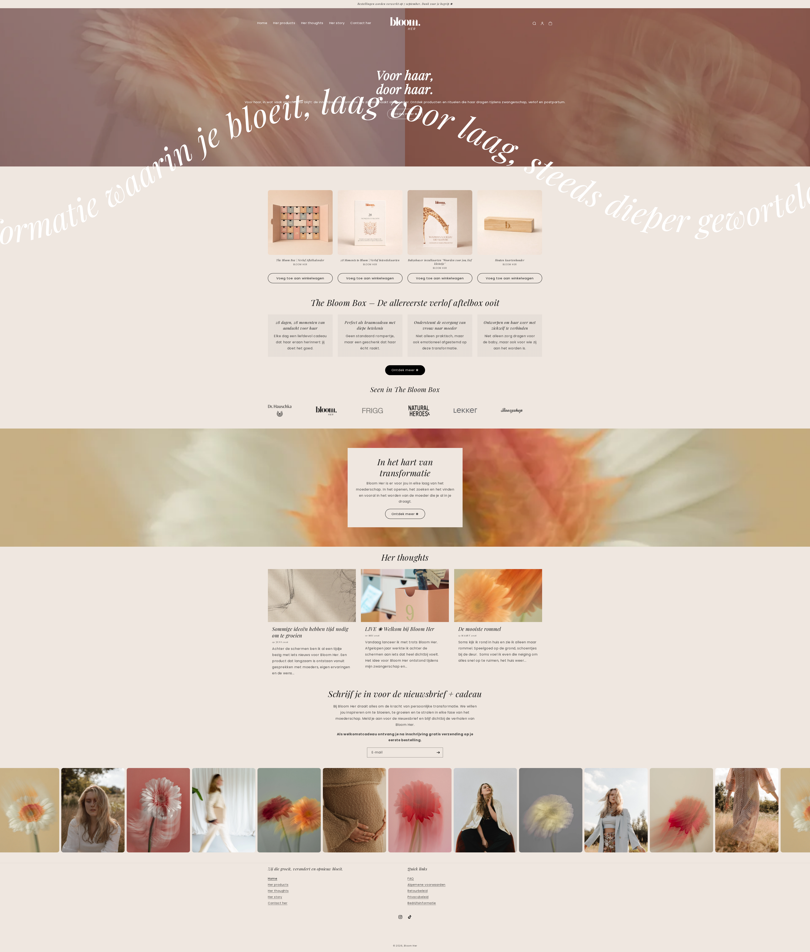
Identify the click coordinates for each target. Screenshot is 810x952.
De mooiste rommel (479, 629)
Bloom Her (410, 945)
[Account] (542, 23)
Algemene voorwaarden (427, 885)
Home (262, 23)
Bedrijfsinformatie (422, 903)
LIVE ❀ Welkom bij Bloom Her (399, 629)
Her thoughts (312, 23)
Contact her (360, 23)
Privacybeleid (418, 897)
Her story (336, 23)
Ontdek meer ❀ (405, 370)
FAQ (411, 878)
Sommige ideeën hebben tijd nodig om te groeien (310, 632)
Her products (284, 23)
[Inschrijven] (438, 752)
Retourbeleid (418, 891)
